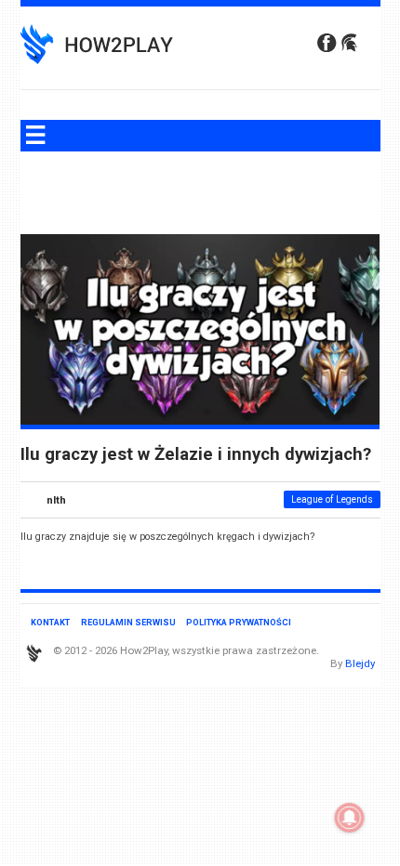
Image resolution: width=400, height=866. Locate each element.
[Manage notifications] (350, 818)
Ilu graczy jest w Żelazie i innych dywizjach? (195, 454)
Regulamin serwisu (128, 622)
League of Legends (332, 499)
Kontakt (50, 622)
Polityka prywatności (238, 622)
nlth (56, 499)
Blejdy (360, 663)
